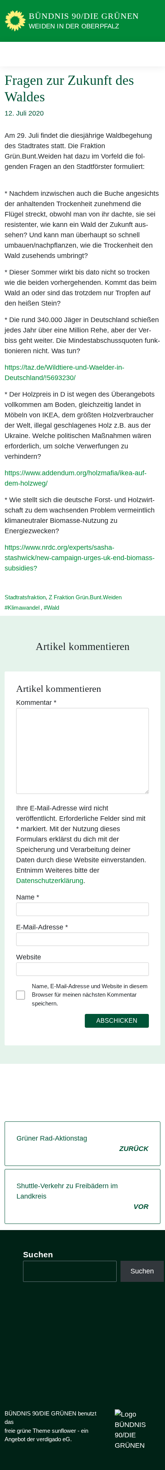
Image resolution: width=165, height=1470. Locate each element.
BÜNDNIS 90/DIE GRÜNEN (84, 16)
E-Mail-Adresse (42, 927)
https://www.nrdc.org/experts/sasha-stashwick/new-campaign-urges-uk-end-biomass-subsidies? (80, 558)
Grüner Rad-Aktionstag (82, 1143)
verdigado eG (53, 1439)
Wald (53, 607)
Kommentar (36, 702)
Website (28, 957)
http (10, 473)
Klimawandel (24, 607)
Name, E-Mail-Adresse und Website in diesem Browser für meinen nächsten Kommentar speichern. (90, 995)
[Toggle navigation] (152, 54)
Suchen (38, 1254)
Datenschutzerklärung (49, 881)
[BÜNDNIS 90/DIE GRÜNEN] (15, 20)
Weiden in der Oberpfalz (74, 26)
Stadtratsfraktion (25, 597)
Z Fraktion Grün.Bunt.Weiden (85, 597)
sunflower (64, 1430)
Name (27, 897)
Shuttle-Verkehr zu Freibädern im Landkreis (82, 1196)
